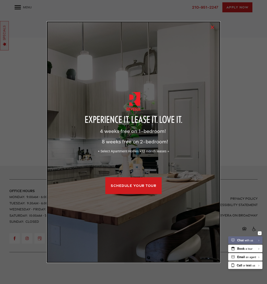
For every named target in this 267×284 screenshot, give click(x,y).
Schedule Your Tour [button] (133, 186)
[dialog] (133, 142)
